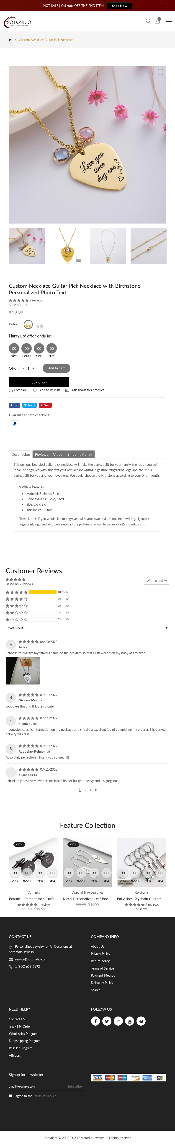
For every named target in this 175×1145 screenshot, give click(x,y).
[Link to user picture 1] (23, 670)
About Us (97, 946)
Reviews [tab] (41, 454)
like (15, 405)
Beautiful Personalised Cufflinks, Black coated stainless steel (57, 898)
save (47, 405)
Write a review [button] (157, 581)
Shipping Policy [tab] (79, 454)
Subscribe (74, 1086)
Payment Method (103, 975)
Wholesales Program (23, 1034)
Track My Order (20, 1026)
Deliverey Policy (102, 983)
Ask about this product (87, 390)
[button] (19, 300)
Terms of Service (102, 968)
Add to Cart (56, 368)
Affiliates (15, 1055)
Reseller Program (20, 1048)
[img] (29, 642)
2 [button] (85, 790)
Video (57, 454)
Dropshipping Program (25, 1041)
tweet (31, 405)
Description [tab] (20, 454)
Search (95, 990)
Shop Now (119, 6)
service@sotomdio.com (31, 959)
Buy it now (39, 382)
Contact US (17, 1019)
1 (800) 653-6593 (27, 966)
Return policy (100, 961)
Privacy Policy (100, 954)
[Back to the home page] (10, 39)
